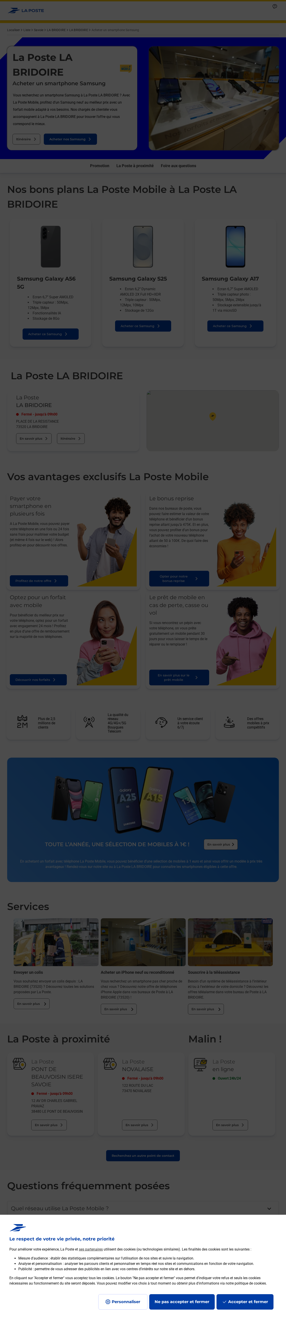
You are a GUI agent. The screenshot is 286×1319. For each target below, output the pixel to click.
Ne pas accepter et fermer (182, 1301)
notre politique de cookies (246, 1283)
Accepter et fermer (248, 1301)
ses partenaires (91, 1249)
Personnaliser (126, 1301)
